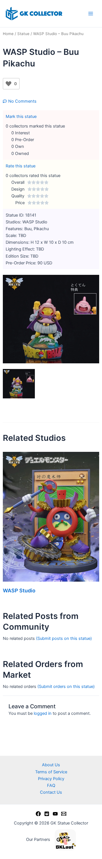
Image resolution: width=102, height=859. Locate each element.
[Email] (63, 813)
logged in (43, 713)
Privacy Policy (51, 778)
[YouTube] (55, 813)
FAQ (51, 785)
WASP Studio (19, 590)
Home (8, 33)
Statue (23, 33)
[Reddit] (46, 813)
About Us (51, 764)
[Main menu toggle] (90, 13)
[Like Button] (8, 83)
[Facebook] (38, 813)
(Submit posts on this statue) (64, 638)
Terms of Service (51, 771)
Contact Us (51, 792)
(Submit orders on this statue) (66, 686)
